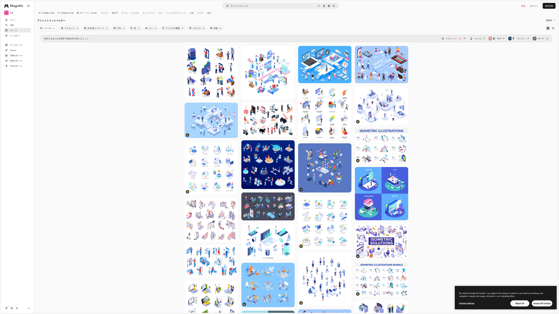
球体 (209, 12)
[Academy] (11, 308)
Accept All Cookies (542, 303)
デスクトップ (453, 38)
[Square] (553, 28)
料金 (523, 5)
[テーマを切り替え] (17, 308)
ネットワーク (149, 12)
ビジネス (135, 12)
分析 (192, 12)
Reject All (519, 303)
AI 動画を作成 (67, 12)
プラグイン (521, 38)
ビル (160, 12)
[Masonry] (548, 28)
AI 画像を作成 (47, 12)
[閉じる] (547, 38)
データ (124, 12)
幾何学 (115, 12)
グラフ (200, 12)
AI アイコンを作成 (88, 12)
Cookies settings (466, 303)
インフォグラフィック (176, 12)
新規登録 (549, 5)
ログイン (534, 5)
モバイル (478, 38)
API (539, 38)
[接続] (6, 308)
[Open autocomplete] (226, 6)
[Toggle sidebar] (28, 5)
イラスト (104, 12)
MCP (499, 38)
